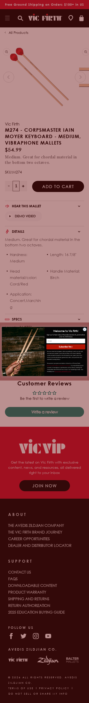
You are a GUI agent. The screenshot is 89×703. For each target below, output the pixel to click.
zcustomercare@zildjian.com (63, 371)
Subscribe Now (66, 347)
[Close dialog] (84, 329)
